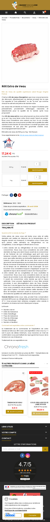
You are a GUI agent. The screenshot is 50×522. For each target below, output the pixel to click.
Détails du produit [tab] (26, 223)
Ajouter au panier (37, 170)
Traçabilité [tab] (7, 227)
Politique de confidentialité (16, 510)
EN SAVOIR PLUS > (31, 214)
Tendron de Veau (14, 402)
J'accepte (32, 515)
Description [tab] (8, 223)
